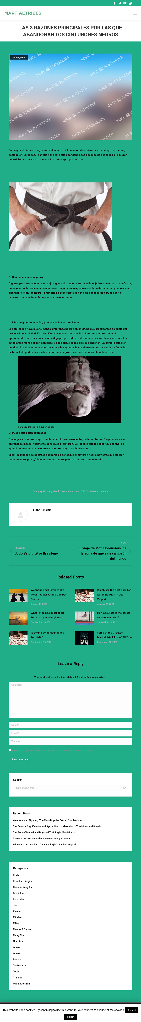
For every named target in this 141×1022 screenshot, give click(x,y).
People (17, 959)
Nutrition (18, 941)
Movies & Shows (22, 929)
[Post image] (18, 595)
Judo (16, 905)
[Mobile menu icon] (135, 13)
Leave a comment (99, 491)
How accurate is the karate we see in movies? (113, 615)
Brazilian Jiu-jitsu (23, 881)
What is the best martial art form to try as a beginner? (47, 615)
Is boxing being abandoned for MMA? (47, 635)
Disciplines (19, 893)
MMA (16, 923)
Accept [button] (132, 1010)
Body (16, 875)
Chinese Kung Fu (22, 887)
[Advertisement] (71, 171)
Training (18, 977)
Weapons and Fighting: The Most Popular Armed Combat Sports (48, 594)
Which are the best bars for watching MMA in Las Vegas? (114, 594)
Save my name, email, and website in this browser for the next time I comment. (52, 750)
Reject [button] (70, 1016)
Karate (16, 911)
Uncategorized (19, 57)
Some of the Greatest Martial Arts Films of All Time (114, 635)
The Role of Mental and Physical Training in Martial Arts (44, 832)
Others (17, 947)
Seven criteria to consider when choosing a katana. (41, 838)
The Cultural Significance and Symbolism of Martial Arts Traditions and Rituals (57, 826)
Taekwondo (19, 965)
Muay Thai (18, 935)
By (66, 491)
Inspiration (19, 899)
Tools (16, 971)
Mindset (17, 917)
